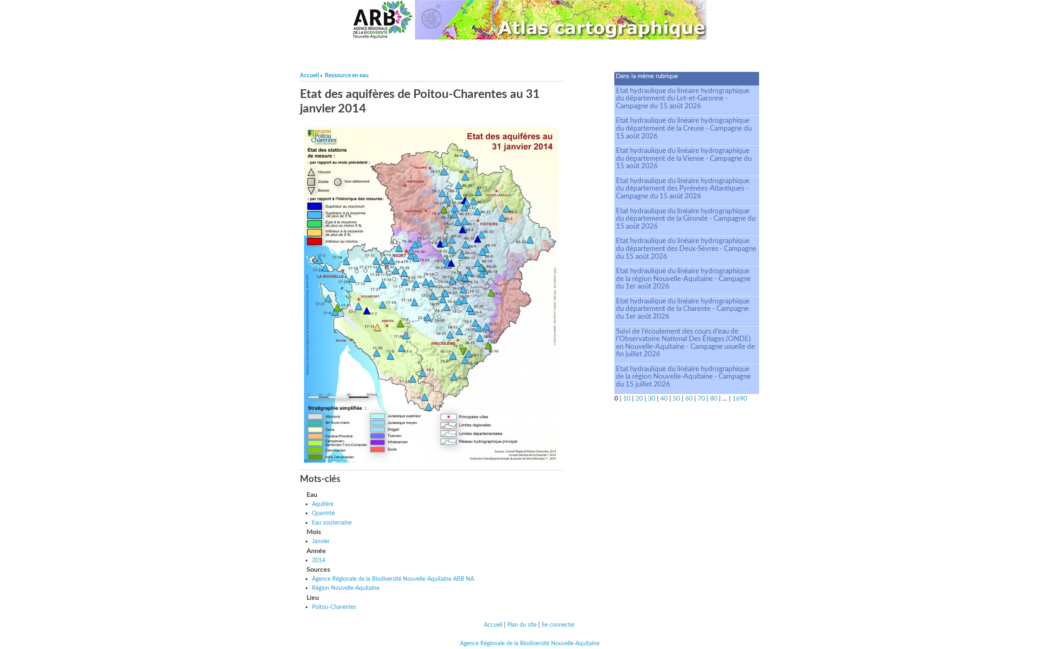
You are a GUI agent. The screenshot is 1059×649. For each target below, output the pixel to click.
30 (651, 398)
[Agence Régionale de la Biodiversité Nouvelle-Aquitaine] (382, 20)
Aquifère (322, 504)
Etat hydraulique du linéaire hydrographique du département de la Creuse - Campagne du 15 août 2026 (684, 128)
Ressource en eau (347, 76)
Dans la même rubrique (647, 76)
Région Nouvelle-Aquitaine (345, 588)
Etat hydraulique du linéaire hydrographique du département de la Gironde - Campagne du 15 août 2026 (685, 219)
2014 (318, 560)
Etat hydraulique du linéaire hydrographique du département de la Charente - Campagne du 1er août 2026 (683, 309)
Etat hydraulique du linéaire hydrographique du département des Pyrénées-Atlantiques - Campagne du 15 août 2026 (683, 188)
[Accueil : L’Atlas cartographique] (561, 20)
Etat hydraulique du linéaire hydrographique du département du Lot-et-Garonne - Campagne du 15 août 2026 (683, 98)
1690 (739, 398)
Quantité (323, 513)
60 (688, 398)
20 (639, 398)
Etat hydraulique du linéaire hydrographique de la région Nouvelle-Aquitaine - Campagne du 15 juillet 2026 (683, 376)
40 (664, 398)
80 (713, 398)
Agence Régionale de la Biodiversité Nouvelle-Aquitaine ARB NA (393, 579)
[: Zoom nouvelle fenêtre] (431, 294)
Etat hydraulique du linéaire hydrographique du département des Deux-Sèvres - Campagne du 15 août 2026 (686, 248)
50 (676, 398)
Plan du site (522, 625)
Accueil (309, 76)
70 (701, 398)
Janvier (321, 541)
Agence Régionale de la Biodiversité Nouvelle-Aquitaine (529, 644)
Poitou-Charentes (334, 607)
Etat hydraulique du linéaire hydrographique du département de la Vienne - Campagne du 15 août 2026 (684, 158)
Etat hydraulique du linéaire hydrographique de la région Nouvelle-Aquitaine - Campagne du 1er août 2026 (683, 278)
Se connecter (558, 625)
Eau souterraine (332, 523)
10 (626, 398)
